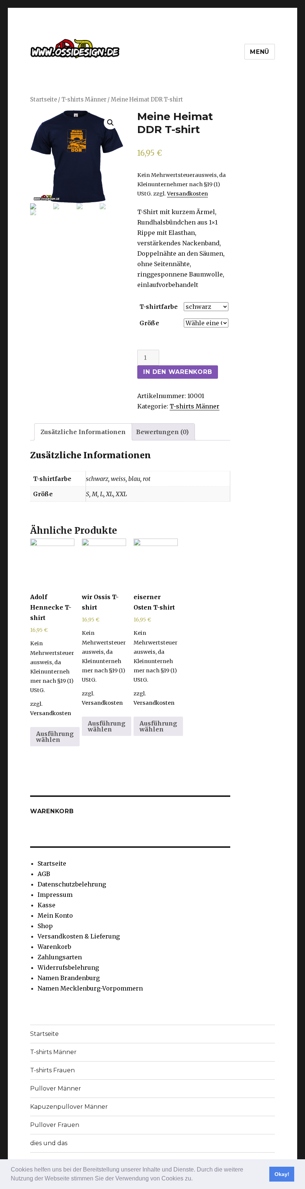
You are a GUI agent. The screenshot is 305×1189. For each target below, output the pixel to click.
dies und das (48, 1143)
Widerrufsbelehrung (68, 967)
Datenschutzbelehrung (72, 884)
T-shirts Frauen (52, 1070)
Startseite (43, 99)
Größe (149, 323)
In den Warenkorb (177, 371)
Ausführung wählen (55, 736)
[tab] (83, 431)
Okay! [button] (281, 1174)
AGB (44, 874)
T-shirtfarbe (158, 306)
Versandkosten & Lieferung (79, 936)
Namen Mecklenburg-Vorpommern (90, 988)
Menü (259, 51)
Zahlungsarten (60, 957)
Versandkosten (187, 193)
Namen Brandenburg (69, 978)
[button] (195, 1179)
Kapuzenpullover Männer (69, 1106)
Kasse (46, 905)
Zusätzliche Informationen (83, 432)
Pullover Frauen (54, 1124)
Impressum (55, 894)
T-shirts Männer (83, 99)
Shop (45, 926)
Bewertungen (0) (162, 432)
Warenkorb (54, 946)
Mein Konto (55, 915)
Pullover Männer (55, 1088)
